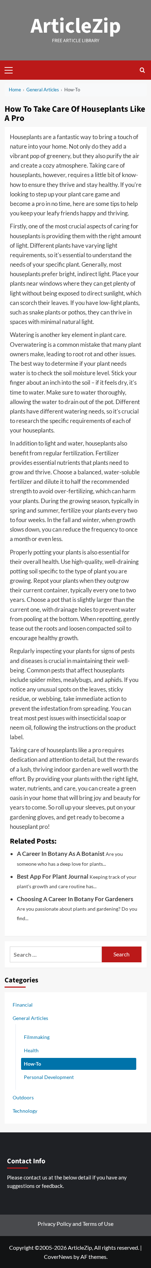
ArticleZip (76, 26)
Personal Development (49, 1077)
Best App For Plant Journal (52, 876)
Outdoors (23, 1097)
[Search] (142, 70)
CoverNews (58, 1256)
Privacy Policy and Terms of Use (75, 1223)
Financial (23, 1005)
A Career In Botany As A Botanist (61, 853)
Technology (25, 1111)
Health (31, 1050)
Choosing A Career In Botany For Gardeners (75, 899)
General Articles (30, 1018)
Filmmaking (37, 1037)
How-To (32, 1064)
